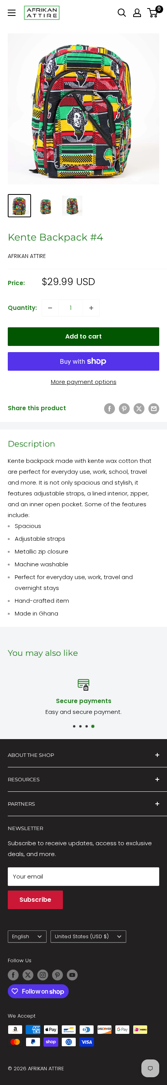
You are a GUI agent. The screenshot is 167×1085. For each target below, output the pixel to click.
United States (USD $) (82, 936)
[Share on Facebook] (109, 408)
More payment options (84, 382)
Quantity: (22, 308)
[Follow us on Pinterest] (57, 975)
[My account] (137, 13)
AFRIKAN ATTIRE (27, 256)
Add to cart (83, 336)
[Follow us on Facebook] (13, 975)
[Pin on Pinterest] (124, 408)
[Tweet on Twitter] (139, 408)
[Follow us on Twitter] (28, 975)
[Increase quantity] (91, 308)
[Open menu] (12, 13)
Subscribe (35, 899)
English (20, 936)
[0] (153, 12)
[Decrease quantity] (50, 308)
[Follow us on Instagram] (42, 975)
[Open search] (122, 13)
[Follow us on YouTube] (72, 975)
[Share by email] (153, 408)
